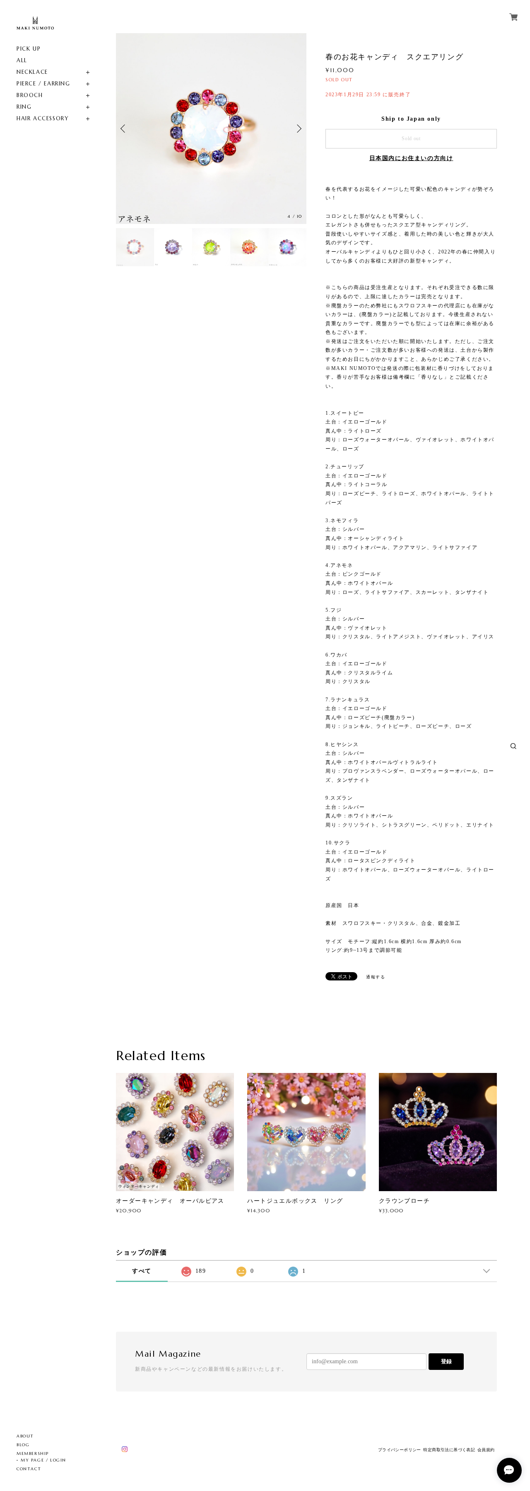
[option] (211, 128)
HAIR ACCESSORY (43, 118)
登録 (446, 1361)
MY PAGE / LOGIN (43, 1460)
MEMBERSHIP (33, 1453)
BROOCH (30, 95)
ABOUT (25, 1436)
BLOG (23, 1444)
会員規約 (486, 1449)
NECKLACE (32, 72)
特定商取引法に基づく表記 (449, 1449)
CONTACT (29, 1469)
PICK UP (29, 48)
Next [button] (298, 128)
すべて (142, 1271)
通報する (375, 977)
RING (24, 106)
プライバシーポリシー (399, 1449)
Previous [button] (124, 128)
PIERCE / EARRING (43, 83)
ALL (22, 60)
